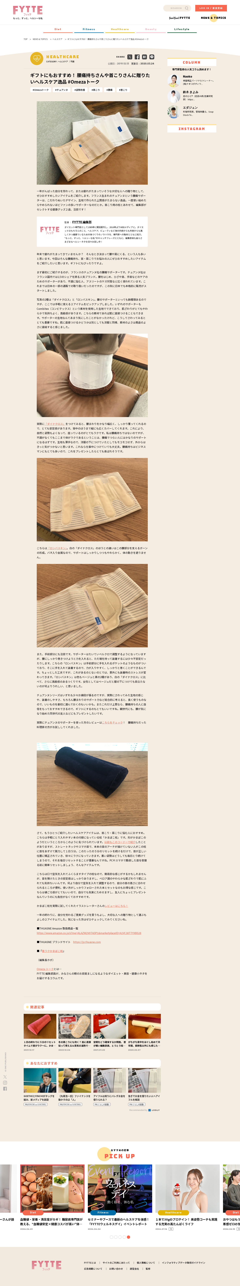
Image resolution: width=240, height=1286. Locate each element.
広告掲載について (93, 1268)
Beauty (151, 29)
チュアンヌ (62, 89)
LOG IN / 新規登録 (211, 8)
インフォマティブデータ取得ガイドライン (183, 1262)
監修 (148, 1268)
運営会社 (134, 1268)
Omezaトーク (41, 89)
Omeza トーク (45, 969)
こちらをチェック (112, 722)
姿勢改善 (80, 89)
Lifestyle (182, 29)
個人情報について (146, 1262)
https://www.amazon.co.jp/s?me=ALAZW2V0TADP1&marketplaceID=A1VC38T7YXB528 (89, 933)
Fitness (89, 29)
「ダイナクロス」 (55, 424)
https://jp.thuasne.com (87, 942)
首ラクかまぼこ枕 (52, 951)
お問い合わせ (116, 1268)
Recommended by (138, 1109)
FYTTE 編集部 (82, 222)
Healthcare (120, 29)
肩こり (96, 89)
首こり (123, 89)
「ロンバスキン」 (57, 548)
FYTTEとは (90, 1262)
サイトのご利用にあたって (116, 1262)
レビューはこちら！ (116, 906)
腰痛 (110, 89)
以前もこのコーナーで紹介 (120, 842)
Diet (58, 29)
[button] (111, 1237)
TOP (26, 39)
